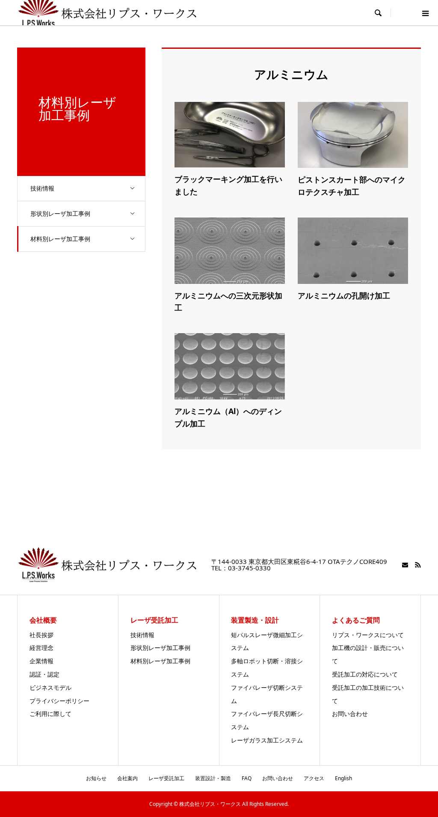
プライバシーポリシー (59, 701)
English (343, 778)
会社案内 (127, 778)
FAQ (247, 778)
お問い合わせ (350, 714)
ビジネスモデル (50, 687)
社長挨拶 (41, 635)
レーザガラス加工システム (267, 740)
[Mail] (405, 565)
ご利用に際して (50, 714)
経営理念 (41, 648)
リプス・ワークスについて (368, 635)
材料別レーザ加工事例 (60, 239)
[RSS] (418, 565)
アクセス (314, 778)
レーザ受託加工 (166, 778)
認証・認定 (44, 674)
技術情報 (42, 188)
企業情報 (41, 661)
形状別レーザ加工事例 (60, 213)
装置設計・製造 (213, 778)
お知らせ (96, 778)
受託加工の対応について (365, 674)
